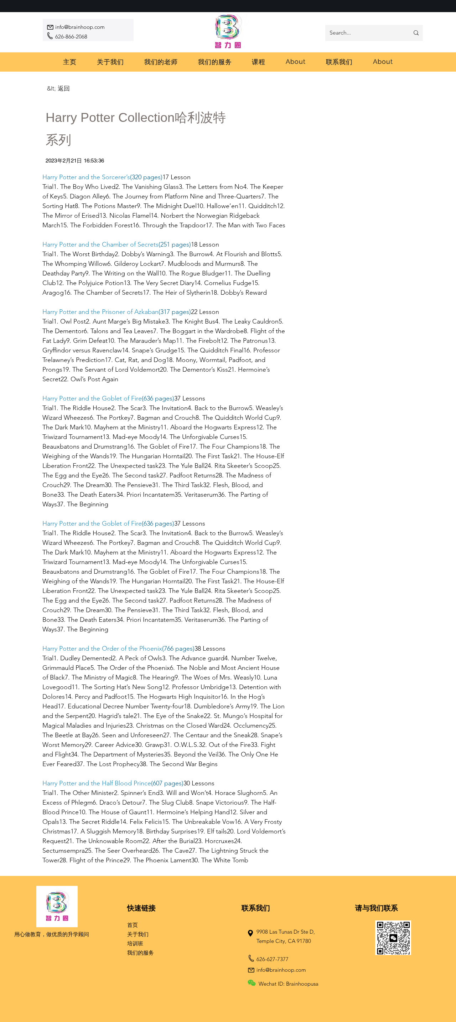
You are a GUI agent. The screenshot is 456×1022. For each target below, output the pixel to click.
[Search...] (416, 33)
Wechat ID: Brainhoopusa (288, 983)
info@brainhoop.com (80, 27)
